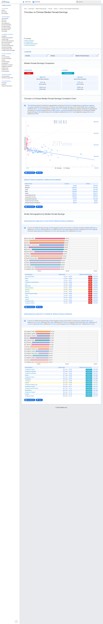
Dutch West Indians (29, 276)
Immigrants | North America (31, 388)
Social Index (31, 8)
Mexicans (27, 291)
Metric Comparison (29, 40)
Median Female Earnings (41, 8)
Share (40, 172)
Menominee (28, 286)
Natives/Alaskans (29, 287)
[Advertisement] (42, 25)
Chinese (55, 8)
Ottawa (27, 297)
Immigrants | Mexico (30, 303)
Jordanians (27, 380)
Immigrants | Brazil (29, 396)
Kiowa (26, 278)
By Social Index (5, 18)
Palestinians (28, 379)
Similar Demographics (30, 45)
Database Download (6, 5)
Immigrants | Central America (32, 282)
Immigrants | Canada (30, 386)
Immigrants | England (30, 392)
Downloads (37, 1)
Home (25, 8)
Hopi (26, 284)
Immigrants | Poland (30, 369)
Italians (27, 375)
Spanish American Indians (31, 293)
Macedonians (28, 390)
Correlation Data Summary (31, 43)
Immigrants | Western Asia (31, 384)
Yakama (27, 299)
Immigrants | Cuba (29, 301)
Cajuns (26, 280)
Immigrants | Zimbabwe (30, 373)
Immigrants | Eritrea (29, 377)
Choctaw (50, 8)
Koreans (27, 394)
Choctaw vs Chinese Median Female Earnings (69, 8)
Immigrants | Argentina (30, 371)
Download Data (30, 172)
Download (95, 118)
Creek (26, 295)
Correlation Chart (29, 42)
